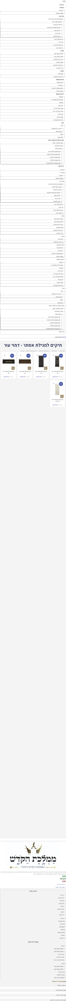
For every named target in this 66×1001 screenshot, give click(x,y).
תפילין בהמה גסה (58, 56)
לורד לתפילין (59, 68)
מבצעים (61, 97)
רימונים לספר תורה (58, 45)
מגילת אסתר (60, 82)
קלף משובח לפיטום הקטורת (53, 163)
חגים (62, 123)
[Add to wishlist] (53, 355)
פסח (62, 126)
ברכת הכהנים (57, 36)
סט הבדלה (60, 114)
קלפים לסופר (58, 149)
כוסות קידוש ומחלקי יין (57, 100)
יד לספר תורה (59, 48)
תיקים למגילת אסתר (43, 351)
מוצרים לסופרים (59, 146)
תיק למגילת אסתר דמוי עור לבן (57, 400)
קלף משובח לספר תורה (54, 151)
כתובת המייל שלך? (61, 995)
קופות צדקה (60, 117)
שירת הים (57, 33)
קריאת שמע (57, 30)
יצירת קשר (61, 166)
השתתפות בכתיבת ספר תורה (55, 19)
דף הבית (61, 5)
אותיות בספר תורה (57, 22)
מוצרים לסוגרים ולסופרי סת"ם (56, 140)
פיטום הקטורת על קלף (57, 88)
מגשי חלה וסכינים (58, 108)
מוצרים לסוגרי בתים (58, 143)
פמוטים (61, 103)
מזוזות (62, 71)
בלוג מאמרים (61, 898)
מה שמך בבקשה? (61, 985)
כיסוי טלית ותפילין (58, 59)
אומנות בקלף (60, 91)
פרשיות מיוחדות (57, 25)
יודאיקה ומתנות (60, 94)
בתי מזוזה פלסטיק (58, 77)
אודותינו (62, 8)
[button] (62, 368)
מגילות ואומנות (60, 80)
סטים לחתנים (59, 62)
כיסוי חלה (60, 105)
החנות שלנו (61, 903)
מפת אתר (62, 901)
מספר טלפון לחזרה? (61, 990)
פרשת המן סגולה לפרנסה (53, 27)
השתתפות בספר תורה (59, 960)
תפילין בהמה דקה (58, 54)
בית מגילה (60, 85)
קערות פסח (59, 131)
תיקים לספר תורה (58, 39)
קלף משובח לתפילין (55, 160)
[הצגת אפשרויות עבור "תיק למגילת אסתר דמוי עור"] (29, 368)
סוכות (61, 134)
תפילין (62, 51)
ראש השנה (60, 137)
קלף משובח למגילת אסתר (53, 154)
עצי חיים (61, 42)
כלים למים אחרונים (58, 120)
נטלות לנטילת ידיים (58, 111)
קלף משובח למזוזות (55, 157)
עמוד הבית (62, 351)
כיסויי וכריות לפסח (57, 128)
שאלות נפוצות (59, 13)
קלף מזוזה (60, 74)
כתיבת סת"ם (61, 954)
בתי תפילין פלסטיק (58, 65)
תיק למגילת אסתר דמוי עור (57, 372)
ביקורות (61, 10)
